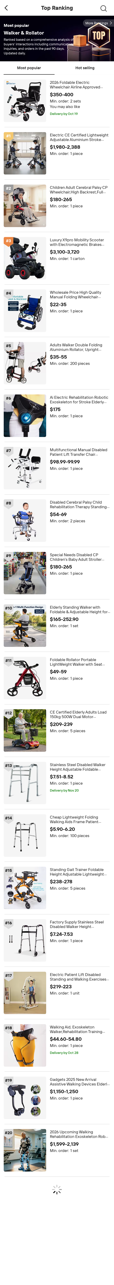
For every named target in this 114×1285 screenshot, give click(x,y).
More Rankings (96, 23)
